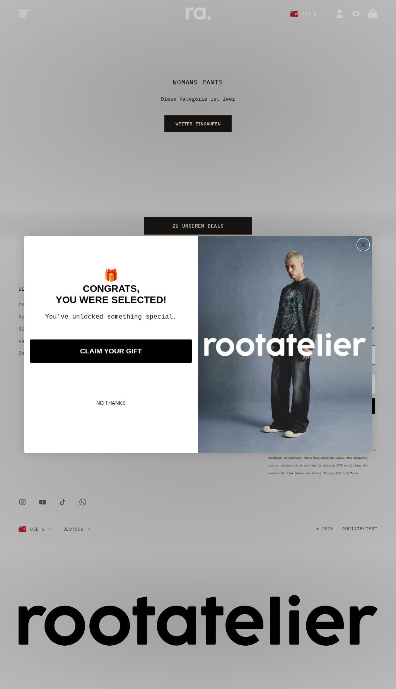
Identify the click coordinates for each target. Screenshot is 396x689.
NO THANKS (111, 403)
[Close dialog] (363, 244)
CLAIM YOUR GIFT (111, 351)
